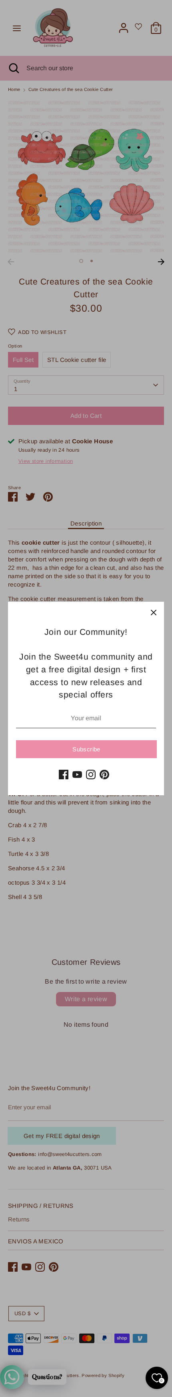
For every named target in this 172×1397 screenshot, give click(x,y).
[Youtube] (77, 774)
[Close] (153, 612)
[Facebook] (63, 774)
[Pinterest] (104, 774)
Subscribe (86, 749)
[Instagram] (91, 774)
